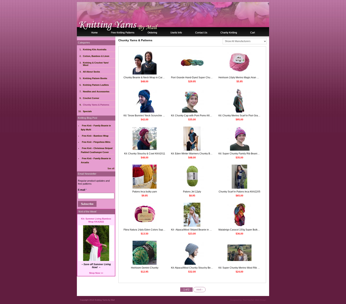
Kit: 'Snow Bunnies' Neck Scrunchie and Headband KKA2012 (157, 115)
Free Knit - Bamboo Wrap (95, 136)
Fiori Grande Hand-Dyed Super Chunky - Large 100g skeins (203, 77)
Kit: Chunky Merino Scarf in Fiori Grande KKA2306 (245, 115)
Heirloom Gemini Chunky (144, 267)
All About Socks (91, 71)
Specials (87, 111)
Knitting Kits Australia (94, 49)
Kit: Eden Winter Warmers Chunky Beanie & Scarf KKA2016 (203, 153)
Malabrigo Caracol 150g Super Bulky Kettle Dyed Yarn (248, 229)
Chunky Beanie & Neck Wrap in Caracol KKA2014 (151, 77)
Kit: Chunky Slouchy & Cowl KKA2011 (144, 153)
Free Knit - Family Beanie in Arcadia (96, 160)
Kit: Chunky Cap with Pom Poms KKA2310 (194, 115)
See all (111, 168)
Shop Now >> (96, 273)
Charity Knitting (228, 32)
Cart (252, 32)
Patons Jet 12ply (192, 191)
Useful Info (176, 32)
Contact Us (201, 32)
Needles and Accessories (96, 91)
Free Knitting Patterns (122, 32)
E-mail (82, 189)
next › (199, 289)
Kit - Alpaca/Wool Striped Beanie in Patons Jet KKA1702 (201, 229)
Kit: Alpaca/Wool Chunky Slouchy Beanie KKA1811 (198, 267)
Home (94, 32)
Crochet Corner (91, 98)
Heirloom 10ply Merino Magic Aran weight (241, 77)
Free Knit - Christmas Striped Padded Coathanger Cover (97, 150)
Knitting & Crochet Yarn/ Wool (96, 63)
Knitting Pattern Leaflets (96, 85)
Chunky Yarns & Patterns (96, 105)
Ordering (152, 32)
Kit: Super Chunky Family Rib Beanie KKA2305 (244, 153)
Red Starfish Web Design (254, 300)
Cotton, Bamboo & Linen (96, 56)
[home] (173, 19)
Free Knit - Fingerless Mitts (96, 142)
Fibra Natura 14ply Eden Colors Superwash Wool (150, 229)
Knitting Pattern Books (95, 78)
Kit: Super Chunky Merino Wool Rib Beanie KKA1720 (247, 267)
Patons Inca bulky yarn (144, 191)
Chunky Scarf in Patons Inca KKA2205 (239, 191)
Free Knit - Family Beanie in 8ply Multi (96, 127)
